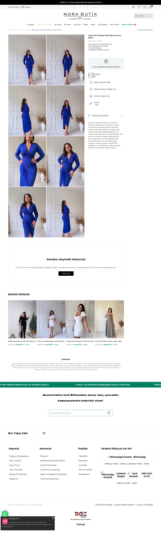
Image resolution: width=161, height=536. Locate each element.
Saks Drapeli (43, 366)
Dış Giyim (77, 24)
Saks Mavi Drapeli (32, 364)
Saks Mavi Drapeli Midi (50, 364)
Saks (14, 364)
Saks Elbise (17, 368)
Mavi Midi (92, 368)
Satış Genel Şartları (125, 505)
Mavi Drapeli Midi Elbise (61, 368)
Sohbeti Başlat (121, 475)
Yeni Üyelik (15, 461)
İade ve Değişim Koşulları (53, 474)
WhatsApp (139, 457)
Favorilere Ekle (34, 302)
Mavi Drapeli (32, 368)
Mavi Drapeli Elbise (79, 368)
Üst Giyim (58, 24)
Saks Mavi (21, 364)
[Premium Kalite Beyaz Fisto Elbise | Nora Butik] (51, 319)
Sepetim (13, 479)
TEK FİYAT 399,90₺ (44, 24)
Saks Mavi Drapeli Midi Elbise (71, 364)
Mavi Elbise (114, 368)
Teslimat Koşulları (49, 479)
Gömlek (83, 465)
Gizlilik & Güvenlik (50, 470)
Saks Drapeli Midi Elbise (73, 366)
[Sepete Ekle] (32, 310)
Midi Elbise (87, 370)
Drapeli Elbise (72, 370)
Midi (80, 370)
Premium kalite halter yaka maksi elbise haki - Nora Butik (109, 341)
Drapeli (37, 370)
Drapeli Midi (46, 370)
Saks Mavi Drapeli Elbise (93, 364)
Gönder (108, 413)
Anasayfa (30, 24)
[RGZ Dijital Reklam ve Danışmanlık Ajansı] (80, 516)
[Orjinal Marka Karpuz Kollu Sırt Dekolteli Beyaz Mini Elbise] (80, 319)
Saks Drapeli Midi (56, 366)
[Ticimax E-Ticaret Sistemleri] (80, 524)
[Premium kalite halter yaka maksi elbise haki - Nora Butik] (109, 319)
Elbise (85, 24)
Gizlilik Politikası (104, 505)
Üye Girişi (14, 465)
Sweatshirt (84, 474)
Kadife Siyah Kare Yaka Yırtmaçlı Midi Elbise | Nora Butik (22, 341)
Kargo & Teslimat (18, 474)
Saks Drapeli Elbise (91, 366)
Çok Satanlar (102, 24)
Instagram (27, 7)
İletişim (44, 456)
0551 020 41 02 (147, 475)
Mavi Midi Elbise (102, 368)
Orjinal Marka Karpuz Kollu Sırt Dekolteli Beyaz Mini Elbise (80, 341)
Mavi (24, 368)
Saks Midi (103, 366)
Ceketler (83, 456)
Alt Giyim (67, 24)
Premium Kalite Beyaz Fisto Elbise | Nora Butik (51, 341)
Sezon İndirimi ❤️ (129, 24)
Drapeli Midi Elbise (59, 370)
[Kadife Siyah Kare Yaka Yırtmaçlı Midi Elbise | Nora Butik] (22, 319)
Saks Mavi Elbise (30, 366)
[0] (150, 7)
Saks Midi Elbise (114, 366)
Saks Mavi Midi (109, 364)
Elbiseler (83, 461)
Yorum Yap (66, 273)
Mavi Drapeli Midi (45, 368)
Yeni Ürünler (114, 24)
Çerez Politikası (48, 465)
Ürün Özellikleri (100, 116)
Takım (92, 24)
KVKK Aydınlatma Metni (52, 461)
